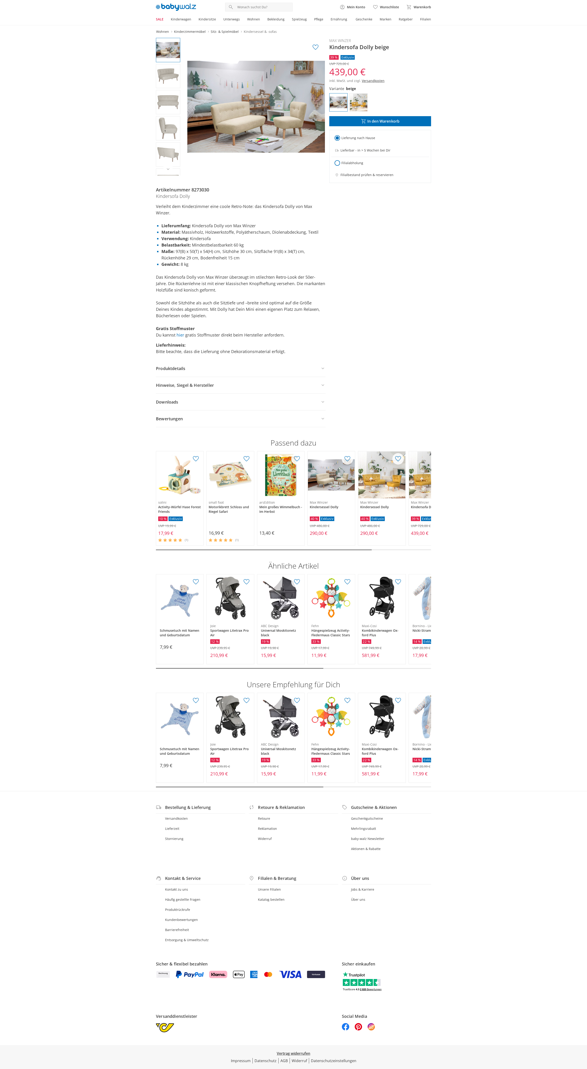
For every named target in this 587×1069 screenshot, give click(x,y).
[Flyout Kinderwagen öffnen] (193, 20)
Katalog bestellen (271, 899)
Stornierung (174, 838)
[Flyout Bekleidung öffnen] (286, 20)
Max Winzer (340, 40)
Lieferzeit (172, 828)
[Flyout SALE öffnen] (165, 20)
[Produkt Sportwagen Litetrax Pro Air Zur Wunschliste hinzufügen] (246, 582)
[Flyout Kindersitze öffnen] (218, 20)
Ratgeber (406, 19)
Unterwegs (231, 19)
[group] (256, 107)
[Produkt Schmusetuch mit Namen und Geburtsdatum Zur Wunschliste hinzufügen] (196, 582)
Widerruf (265, 838)
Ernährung (339, 19)
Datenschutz (266, 1060)
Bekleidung (276, 19)
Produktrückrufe (177, 909)
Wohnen (253, 19)
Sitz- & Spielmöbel (225, 31)
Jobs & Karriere (362, 889)
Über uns (358, 899)
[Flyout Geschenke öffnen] (374, 20)
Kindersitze (207, 19)
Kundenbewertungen (181, 919)
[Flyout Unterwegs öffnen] (242, 20)
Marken (385, 19)
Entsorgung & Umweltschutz (187, 940)
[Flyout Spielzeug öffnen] (308, 20)
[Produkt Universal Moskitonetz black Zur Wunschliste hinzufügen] (297, 582)
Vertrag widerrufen (293, 1053)
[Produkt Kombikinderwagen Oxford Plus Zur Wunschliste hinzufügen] (398, 582)
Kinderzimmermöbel (190, 31)
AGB (284, 1060)
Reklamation (267, 828)
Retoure (264, 818)
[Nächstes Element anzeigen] (168, 169)
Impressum (241, 1060)
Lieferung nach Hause (358, 138)
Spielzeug (299, 19)
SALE (159, 19)
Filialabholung (352, 163)
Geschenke (364, 19)
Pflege (318, 19)
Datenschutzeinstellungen (333, 1060)
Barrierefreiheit (177, 930)
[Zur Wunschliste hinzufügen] (315, 47)
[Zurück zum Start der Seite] (581, 1035)
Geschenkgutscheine (367, 818)
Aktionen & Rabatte (366, 849)
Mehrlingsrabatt (363, 828)
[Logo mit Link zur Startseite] (176, 7)
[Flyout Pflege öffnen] (325, 20)
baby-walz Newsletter (367, 838)
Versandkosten (176, 818)
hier (180, 335)
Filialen (425, 19)
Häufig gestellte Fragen (182, 899)
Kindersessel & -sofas (260, 31)
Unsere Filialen (269, 889)
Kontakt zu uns (176, 889)
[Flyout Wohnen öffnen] (262, 20)
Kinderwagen (181, 19)
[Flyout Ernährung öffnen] (349, 20)
